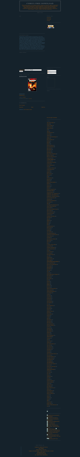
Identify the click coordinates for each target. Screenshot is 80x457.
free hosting (49, 19)
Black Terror (49, 151)
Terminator (49, 338)
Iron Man (48, 230)
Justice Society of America (51, 238)
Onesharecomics (41, 452)
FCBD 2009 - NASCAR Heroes (52, 194)
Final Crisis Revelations (51, 197)
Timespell (48, 370)
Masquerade (49, 257)
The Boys (48, 342)
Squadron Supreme (50, 324)
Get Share (41, 448)
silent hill (48, 306)
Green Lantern (49, 210)
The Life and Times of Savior (52, 353)
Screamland (49, 299)
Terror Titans (49, 341)
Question (48, 282)
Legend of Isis (49, 245)
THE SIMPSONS (49, 362)
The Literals (49, 355)
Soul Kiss (48, 315)
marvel (48, 255)
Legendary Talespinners (51, 247)
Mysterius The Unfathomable (52, 264)
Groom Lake (49, 214)
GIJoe (48, 203)
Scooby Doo (49, 297)
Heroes (48, 223)
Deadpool (48, 180)
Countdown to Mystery (51, 168)
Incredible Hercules (50, 226)
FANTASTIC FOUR (50, 190)
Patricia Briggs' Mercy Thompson (52, 274)
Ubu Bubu (48, 379)
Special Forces (49, 319)
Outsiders (48, 272)
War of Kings (49, 386)
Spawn (48, 318)
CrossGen (48, 170)
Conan (48, 166)
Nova (48, 271)
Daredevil (48, 172)
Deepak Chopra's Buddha (51, 182)
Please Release (49, 275)
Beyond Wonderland (50, 146)
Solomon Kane (49, 314)
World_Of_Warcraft (50, 393)
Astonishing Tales (50, 132)
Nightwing (48, 270)
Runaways (48, 287)
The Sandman (49, 360)
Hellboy (48, 221)
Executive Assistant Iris (51, 189)
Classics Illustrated (50, 165)
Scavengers (49, 295)
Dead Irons (48, 179)
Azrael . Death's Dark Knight (51, 136)
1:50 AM (30, 98)
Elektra (48, 187)
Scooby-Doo (49, 298)
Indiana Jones (49, 227)
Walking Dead (49, 384)
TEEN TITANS (49, 336)
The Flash (48, 350)
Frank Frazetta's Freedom (51, 200)
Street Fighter (49, 329)
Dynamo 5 (48, 185)
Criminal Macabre (50, 169)
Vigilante (48, 383)
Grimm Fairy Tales (50, 213)
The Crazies (49, 345)
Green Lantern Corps (50, 211)
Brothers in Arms (50, 155)
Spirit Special (49, 322)
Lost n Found (49, 253)
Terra (48, 339)
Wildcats (48, 389)
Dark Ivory (48, 175)
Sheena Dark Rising (50, 305)
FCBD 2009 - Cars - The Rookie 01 (53, 193)
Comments (50, 73)
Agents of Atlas (49, 128)
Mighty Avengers (50, 258)
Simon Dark (49, 308)
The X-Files (49, 367)
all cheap (48, 20)
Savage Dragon (49, 292)
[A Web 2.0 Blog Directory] (53, 438)
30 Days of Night (50, 125)
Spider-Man (49, 321)
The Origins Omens (50, 358)
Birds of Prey (49, 148)
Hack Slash (49, 217)
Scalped (48, 294)
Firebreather (49, 199)
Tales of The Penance (50, 335)
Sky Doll (48, 312)
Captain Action (49, 158)
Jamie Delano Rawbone (51, 233)
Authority (48, 135)
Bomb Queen (49, 152)
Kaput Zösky (49, 240)
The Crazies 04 (49, 346)
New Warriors (49, 268)
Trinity (48, 377)
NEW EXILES (49, 267)
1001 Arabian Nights (50, 122)
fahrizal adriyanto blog (41, 447)
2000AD (48, 124)
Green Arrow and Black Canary (52, 209)
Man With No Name (50, 254)
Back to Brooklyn (50, 139)
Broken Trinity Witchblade (51, 153)
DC (47, 176)
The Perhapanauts (50, 359)
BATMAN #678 (23, 76)
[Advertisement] (40, 14)
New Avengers (49, 265)
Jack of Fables (49, 231)
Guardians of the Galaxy (51, 216)
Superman (48, 333)
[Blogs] (54, 433)
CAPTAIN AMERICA (50, 159)
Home (32, 107)
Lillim (48, 250)
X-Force (48, 396)
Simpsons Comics (50, 311)
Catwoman (48, 163)
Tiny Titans (49, 372)
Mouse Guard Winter (50, 262)
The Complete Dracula (50, 343)
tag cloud (54, 422)
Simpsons (48, 309)
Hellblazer (48, 220)
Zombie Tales (49, 403)
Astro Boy (48, 133)
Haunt (48, 219)
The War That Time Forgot (51, 366)
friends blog (49, 17)
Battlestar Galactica (50, 145)
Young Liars (49, 401)
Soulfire (48, 316)
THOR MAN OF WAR (50, 369)
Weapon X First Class (50, 387)
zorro (48, 406)
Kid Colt (48, 241)
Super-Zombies (49, 331)
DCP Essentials (49, 177)
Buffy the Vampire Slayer (51, 156)
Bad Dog (48, 141)
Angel (48, 131)
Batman (24, 97)
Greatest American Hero (51, 206)
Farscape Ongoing (50, 192)
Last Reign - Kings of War (51, 244)
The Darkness (49, 349)
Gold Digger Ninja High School (52, 204)
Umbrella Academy (50, 380)
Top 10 (48, 373)
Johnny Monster (49, 236)
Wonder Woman (49, 392)
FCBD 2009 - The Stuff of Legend (52, 196)
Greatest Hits (49, 207)
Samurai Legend (49, 289)
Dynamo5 (48, 186)
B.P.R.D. (48, 138)
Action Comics (49, 126)
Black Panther (49, 149)
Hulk (48, 224)
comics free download (40, 3)
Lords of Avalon (49, 251)
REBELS (48, 284)
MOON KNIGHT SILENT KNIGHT (53, 261)
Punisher (48, 281)
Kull (47, 243)
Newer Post (21, 107)
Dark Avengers (49, 173)
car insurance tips (41, 453)
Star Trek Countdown (50, 325)
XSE (47, 400)
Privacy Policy (49, 278)
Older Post (43, 107)
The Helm (48, 352)
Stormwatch (49, 328)
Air (47, 129)
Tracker (48, 375)
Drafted (48, 183)
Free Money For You (41, 449)
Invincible (48, 228)
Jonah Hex (48, 237)
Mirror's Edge (49, 260)
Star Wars (48, 326)
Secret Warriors (49, 302)
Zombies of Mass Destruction (52, 404)
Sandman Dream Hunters (51, 291)
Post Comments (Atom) (28, 109)
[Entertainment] (50, 430)
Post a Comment (22, 105)
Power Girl (48, 277)
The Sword (48, 365)
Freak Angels (49, 202)
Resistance (48, 285)
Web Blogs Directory (56, 430)
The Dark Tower (49, 348)
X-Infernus (48, 397)
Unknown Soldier (50, 382)
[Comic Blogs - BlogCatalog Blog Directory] (54, 427)
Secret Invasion (49, 301)
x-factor (48, 394)
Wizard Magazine (50, 390)
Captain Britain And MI (51, 162)
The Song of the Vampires (51, 363)
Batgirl (48, 142)
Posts (49, 70)
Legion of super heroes (51, 248)
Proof (48, 280)
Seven (48, 304)
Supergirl (48, 332)
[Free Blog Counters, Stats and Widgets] (47, 438)
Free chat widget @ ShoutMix (52, 117)
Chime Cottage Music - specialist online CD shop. (41, 451)
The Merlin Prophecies (51, 356)
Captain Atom (49, 160)
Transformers (49, 376)
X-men (48, 399)
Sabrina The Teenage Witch (51, 288)
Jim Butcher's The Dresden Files (52, 234)
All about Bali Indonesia (41, 454)
